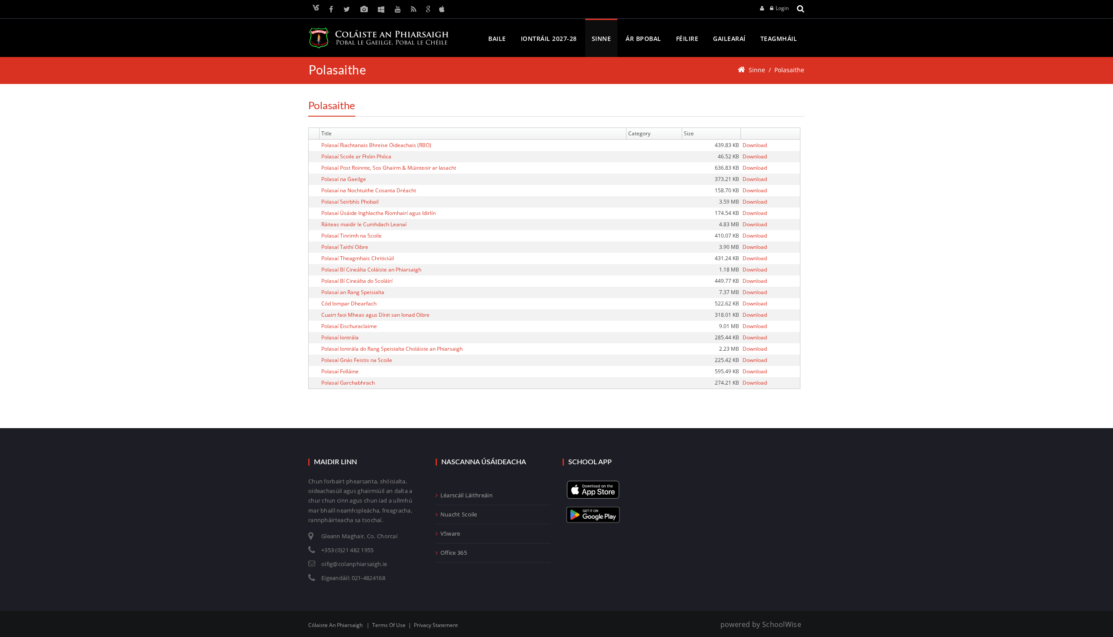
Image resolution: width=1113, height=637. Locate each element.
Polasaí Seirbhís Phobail (350, 201)
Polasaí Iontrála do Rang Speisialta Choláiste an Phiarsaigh (392, 348)
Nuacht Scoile (458, 514)
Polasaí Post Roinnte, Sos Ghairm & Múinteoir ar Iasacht (388, 167)
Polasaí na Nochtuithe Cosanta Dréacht (368, 190)
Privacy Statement (436, 625)
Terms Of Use (389, 625)
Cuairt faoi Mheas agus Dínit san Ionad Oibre (375, 314)
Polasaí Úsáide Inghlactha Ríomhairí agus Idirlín (378, 213)
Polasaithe (789, 70)
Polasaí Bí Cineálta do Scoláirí (357, 281)
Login (782, 8)
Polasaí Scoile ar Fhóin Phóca (356, 156)
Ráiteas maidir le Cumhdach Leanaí (364, 224)
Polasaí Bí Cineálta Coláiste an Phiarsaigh (371, 269)
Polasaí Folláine (340, 371)
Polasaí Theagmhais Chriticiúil (357, 258)
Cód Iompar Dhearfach (349, 303)
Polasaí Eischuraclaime (349, 326)
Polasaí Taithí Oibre (344, 247)
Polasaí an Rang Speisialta (352, 292)
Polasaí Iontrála (340, 337)
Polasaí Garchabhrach (348, 382)
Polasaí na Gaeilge (343, 179)
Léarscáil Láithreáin (466, 495)
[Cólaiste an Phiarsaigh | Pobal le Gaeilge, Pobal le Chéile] (379, 38)
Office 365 (453, 553)
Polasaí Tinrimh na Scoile (351, 235)
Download (755, 145)
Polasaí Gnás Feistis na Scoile (356, 360)
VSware (450, 533)
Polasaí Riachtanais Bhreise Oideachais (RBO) (376, 145)
